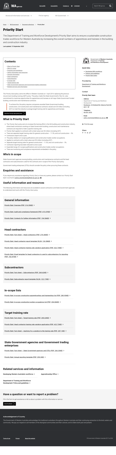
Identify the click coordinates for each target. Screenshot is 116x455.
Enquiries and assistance (14, 71)
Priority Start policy (91, 76)
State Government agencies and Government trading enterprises (26, 85)
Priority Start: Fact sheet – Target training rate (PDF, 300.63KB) (27, 318)
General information (13, 75)
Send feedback (8, 404)
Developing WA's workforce (94, 72)
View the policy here (13, 113)
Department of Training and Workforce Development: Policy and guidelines (17, 381)
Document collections (28, 25)
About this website (30, 438)
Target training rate (13, 83)
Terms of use (6, 438)
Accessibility (54, 6)
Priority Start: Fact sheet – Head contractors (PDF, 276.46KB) (26, 235)
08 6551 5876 (88, 112)
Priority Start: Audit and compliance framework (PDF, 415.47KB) (27, 212)
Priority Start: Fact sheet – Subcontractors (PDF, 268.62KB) (26, 272)
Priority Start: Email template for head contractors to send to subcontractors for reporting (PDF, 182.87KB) (36, 255)
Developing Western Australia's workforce (18, 374)
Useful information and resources (17, 73)
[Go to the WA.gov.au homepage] (12, 6)
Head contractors (12, 77)
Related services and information (17, 87)
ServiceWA (42, 6)
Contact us (66, 6)
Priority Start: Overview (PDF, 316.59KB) (19, 205)
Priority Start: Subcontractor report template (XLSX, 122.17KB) (27, 279)
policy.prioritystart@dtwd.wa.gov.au (27, 178)
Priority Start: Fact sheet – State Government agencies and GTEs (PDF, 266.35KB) (34, 350)
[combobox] (80, 6)
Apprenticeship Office (49, 374)
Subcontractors (11, 79)
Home (4, 25)
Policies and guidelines (93, 74)
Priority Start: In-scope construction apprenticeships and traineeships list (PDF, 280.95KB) (37, 295)
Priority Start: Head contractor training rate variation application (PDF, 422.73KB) (33, 248)
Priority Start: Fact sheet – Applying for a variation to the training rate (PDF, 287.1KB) (35, 331)
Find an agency (44, 15)
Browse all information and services (17, 16)
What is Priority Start (13, 66)
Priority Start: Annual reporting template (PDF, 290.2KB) (24, 357)
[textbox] (80, 6)
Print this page (88, 124)
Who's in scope (11, 68)
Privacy (18, 438)
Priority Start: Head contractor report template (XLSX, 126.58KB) (27, 241)
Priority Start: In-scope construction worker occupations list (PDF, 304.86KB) (32, 302)
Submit (110, 6)
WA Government (60, 16)
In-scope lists (11, 81)
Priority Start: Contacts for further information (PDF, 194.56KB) (27, 218)
